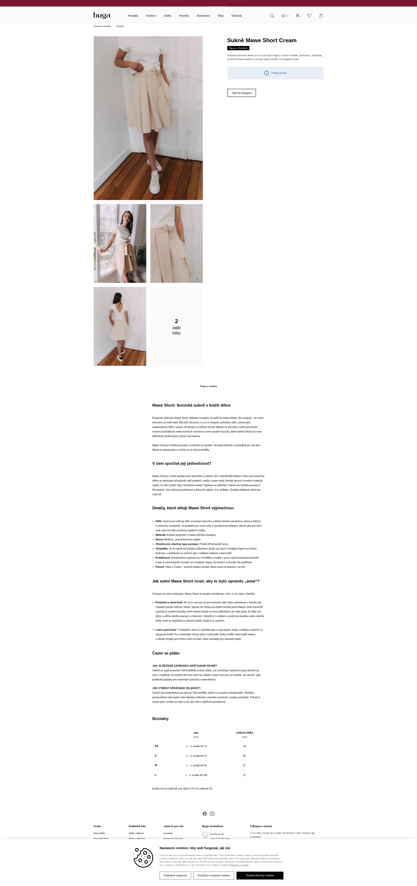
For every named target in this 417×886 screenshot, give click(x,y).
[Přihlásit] (297, 15)
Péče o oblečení (137, 838)
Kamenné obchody (173, 838)
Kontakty (168, 833)
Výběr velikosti (136, 833)
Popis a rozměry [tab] (208, 386)
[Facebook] (205, 813)
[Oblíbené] (309, 15)
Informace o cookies (239, 865)
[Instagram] (212, 813)
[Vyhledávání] (272, 15)
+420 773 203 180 (219, 838)
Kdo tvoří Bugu (101, 838)
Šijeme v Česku (198, 3)
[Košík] (321, 15)
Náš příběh (99, 833)
